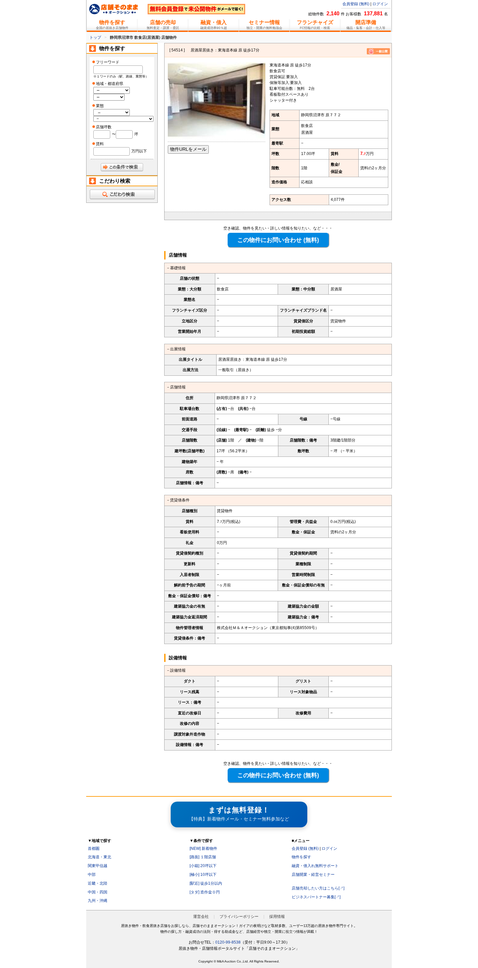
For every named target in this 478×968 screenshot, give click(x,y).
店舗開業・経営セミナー (313, 874)
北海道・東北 (99, 857)
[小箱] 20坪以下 (203, 865)
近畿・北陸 (97, 883)
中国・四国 (97, 892)
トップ (95, 37)
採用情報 (277, 916)
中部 (92, 874)
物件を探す (301, 857)
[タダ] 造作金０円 (205, 892)
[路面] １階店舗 (203, 857)
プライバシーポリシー (239, 916)
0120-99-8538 (228, 942)
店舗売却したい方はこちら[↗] (318, 888)
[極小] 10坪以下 (203, 874)
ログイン (380, 4)
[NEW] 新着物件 (203, 848)
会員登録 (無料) (355, 4)
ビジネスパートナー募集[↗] (316, 897)
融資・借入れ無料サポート (315, 865)
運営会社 (201, 916)
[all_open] (122, 194)
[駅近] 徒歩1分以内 (206, 883)
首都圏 (94, 848)
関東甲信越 (97, 865)
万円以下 (139, 151)
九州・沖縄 (97, 900)
